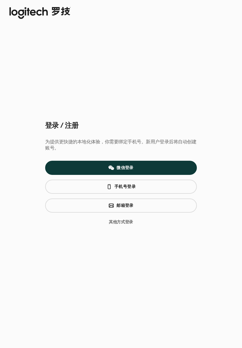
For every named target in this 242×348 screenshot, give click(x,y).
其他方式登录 (121, 221)
